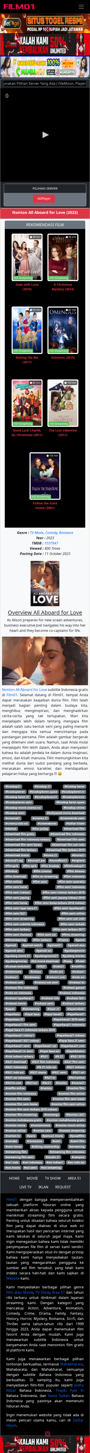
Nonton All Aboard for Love (24, 689)
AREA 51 (74, 1178)
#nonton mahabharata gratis (66, 1120)
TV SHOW (53, 1178)
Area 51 (58, 1292)
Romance (66, 532)
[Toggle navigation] (81, 6)
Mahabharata (71, 1364)
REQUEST (63, 1187)
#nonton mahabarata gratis (23, 1120)
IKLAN (43, 1187)
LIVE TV (25, 1187)
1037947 (51, 543)
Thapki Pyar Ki (69, 1390)
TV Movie (36, 532)
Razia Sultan (59, 1395)
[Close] (47, 29)
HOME (14, 1178)
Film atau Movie (19, 1292)
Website (13, 1278)
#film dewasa (76, 871)
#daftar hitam (75, 823)
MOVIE (32, 1178)
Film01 (12, 694)
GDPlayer (44, 198)
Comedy (51, 532)
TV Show (42, 1292)
